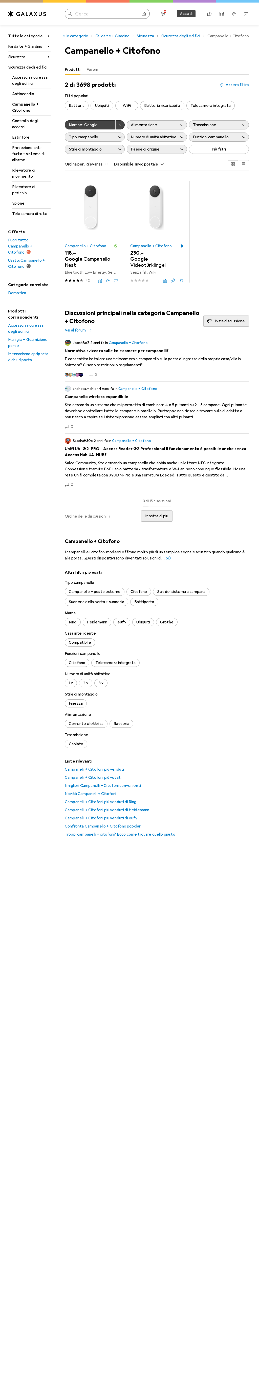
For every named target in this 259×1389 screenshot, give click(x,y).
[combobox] (96, 164)
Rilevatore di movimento (23, 173)
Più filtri (219, 149)
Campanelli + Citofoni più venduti (94, 769)
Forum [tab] (92, 69)
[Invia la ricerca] (70, 14)
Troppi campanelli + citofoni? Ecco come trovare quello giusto (120, 834)
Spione (18, 203)
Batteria (76, 105)
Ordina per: (75, 164)
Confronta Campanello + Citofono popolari (103, 826)
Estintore (21, 137)
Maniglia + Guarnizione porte (28, 342)
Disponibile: (124, 164)
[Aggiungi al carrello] (116, 280)
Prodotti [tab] (72, 69)
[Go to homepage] (27, 14)
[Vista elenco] (243, 164)
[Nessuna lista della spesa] (234, 14)
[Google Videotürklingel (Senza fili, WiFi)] (156, 232)
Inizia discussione (230, 321)
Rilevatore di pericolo (23, 189)
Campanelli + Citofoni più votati (93, 777)
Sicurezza (16, 56)
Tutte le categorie (25, 36)
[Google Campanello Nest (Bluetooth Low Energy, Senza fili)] (91, 232)
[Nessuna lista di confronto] (222, 14)
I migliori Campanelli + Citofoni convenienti (103, 785)
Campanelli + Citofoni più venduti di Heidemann (107, 810)
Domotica (17, 292)
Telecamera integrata (210, 105)
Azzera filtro (237, 85)
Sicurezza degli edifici (27, 67)
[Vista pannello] (233, 164)
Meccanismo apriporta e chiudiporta (28, 356)
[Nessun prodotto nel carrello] (246, 14)
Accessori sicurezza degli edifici (30, 80)
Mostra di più (156, 516)
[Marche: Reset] (120, 124)
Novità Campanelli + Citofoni (90, 793)
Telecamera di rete (29, 213)
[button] (116, 246)
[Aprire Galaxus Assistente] (209, 14)
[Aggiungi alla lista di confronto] (100, 280)
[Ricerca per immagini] (144, 14)
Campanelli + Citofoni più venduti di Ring (101, 801)
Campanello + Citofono (25, 107)
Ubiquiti (102, 105)
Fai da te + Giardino (25, 46)
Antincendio (23, 93)
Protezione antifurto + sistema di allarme (28, 153)
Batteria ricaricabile (162, 105)
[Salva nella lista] (108, 280)
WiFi (127, 105)
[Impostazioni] (163, 14)
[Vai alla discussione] (157, 358)
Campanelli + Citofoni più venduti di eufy (101, 818)
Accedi (186, 13)
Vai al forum (75, 330)
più (168, 558)
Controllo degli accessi (25, 123)
